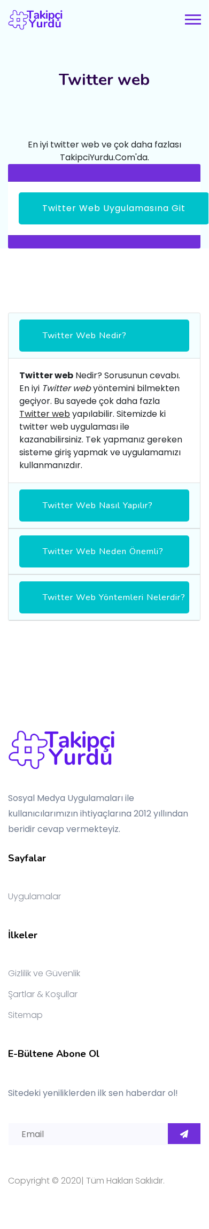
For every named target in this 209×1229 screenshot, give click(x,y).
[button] (192, 17)
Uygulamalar (34, 896)
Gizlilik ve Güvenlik (44, 973)
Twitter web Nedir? (85, 335)
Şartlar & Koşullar (43, 994)
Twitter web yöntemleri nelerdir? (114, 597)
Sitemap (25, 1015)
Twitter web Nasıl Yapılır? (98, 505)
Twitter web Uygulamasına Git (113, 208)
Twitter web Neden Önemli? (103, 551)
